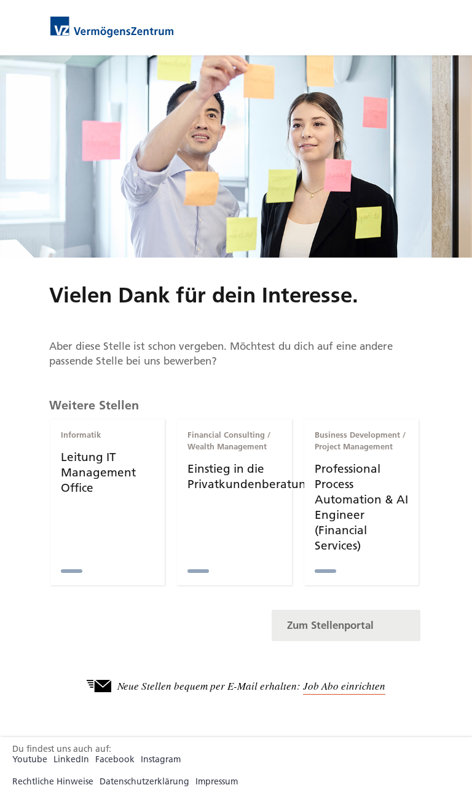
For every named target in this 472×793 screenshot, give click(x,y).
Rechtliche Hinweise (52, 781)
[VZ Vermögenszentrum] (111, 26)
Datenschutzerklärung (144, 781)
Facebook (115, 759)
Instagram (161, 759)
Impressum (216, 781)
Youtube (29, 759)
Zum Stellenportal (330, 625)
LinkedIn (71, 759)
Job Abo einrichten (344, 686)
